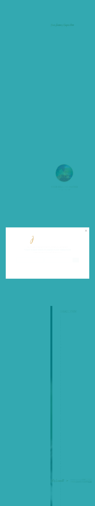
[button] (86, 231)
